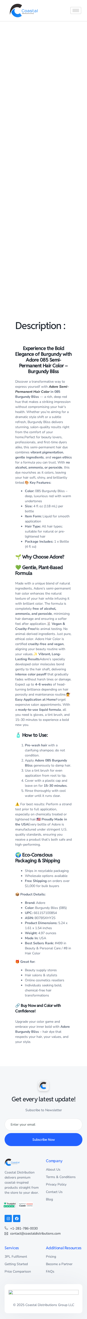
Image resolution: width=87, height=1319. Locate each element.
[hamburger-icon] (75, 10)
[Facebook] (16, 1218)
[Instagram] (8, 1218)
